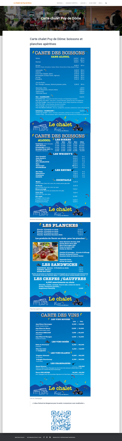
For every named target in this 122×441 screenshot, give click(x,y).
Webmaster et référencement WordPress (64, 437)
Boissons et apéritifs (71, 3)
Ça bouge (83, 3)
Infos (100, 3)
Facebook (44, 437)
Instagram (46, 437)
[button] (62, 3)
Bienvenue (59, 3)
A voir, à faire (92, 3)
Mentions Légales (19, 437)
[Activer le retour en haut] (119, 438)
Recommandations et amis (34, 437)
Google (50, 437)
